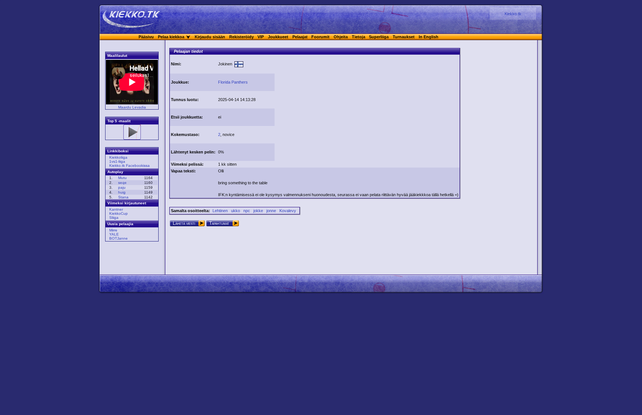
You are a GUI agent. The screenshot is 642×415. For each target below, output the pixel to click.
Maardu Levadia (132, 107)
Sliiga (114, 217)
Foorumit (320, 37)
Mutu (122, 178)
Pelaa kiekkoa (171, 37)
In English (428, 37)
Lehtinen (220, 210)
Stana (123, 197)
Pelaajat (300, 37)
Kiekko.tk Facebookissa (129, 165)
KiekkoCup (118, 213)
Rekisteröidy (241, 37)
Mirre (113, 230)
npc (246, 210)
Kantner (116, 209)
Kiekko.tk (513, 14)
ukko (235, 210)
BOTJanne (118, 238)
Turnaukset (404, 37)
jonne (271, 210)
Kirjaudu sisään (210, 37)
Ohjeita (341, 37)
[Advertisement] (338, 107)
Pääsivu (146, 37)
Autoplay (115, 172)
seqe (122, 183)
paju (122, 187)
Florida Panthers (233, 82)
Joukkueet (278, 37)
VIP (260, 37)
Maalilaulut (117, 56)
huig (122, 192)
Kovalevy (287, 210)
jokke (258, 210)
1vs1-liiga (117, 161)
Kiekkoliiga (118, 157)
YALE (114, 234)
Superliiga (379, 37)
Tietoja (358, 37)
